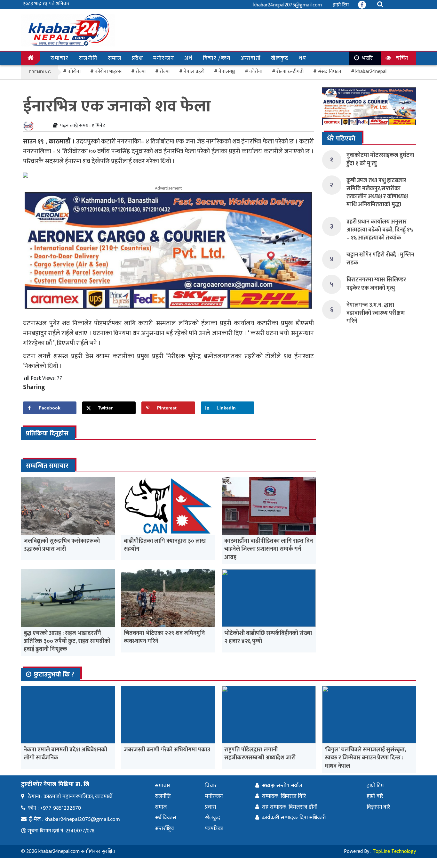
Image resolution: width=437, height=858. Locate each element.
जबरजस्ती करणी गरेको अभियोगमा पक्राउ (167, 750)
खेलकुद (280, 58)
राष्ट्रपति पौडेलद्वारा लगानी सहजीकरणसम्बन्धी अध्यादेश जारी (260, 754)
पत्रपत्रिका (214, 828)
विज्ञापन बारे (378, 807)
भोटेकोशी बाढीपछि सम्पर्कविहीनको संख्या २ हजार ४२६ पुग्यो (268, 637)
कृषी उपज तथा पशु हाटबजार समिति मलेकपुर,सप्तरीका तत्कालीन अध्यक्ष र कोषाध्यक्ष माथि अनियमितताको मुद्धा (377, 193)
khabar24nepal (370, 71)
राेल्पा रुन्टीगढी (290, 71)
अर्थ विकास (165, 817)
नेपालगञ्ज (227, 71)
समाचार (59, 58)
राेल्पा (141, 71)
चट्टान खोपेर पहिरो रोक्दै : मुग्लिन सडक (380, 259)
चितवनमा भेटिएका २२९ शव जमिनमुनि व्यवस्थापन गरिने (164, 637)
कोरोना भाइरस (108, 71)
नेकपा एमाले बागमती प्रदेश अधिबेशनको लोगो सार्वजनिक (65, 754)
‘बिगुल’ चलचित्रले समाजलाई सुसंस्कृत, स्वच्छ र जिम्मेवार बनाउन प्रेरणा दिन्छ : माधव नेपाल (365, 758)
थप (302, 58)
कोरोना (255, 71)
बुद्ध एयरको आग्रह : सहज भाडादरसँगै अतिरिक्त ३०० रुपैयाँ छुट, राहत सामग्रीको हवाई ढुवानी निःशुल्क (67, 641)
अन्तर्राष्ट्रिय (164, 828)
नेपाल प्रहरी (194, 71)
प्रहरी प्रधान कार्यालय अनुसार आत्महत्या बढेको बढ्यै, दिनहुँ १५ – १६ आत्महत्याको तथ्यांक (379, 230)
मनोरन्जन (163, 58)
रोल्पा (165, 71)
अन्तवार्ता (251, 58)
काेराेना (74, 71)
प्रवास (210, 807)
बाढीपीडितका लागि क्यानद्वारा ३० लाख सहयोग (165, 545)
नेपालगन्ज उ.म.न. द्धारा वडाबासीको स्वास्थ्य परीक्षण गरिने (375, 313)
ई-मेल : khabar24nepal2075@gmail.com (74, 819)
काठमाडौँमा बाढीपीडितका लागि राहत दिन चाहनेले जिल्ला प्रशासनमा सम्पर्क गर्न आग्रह (268, 549)
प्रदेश (137, 58)
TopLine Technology (394, 851)
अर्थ (188, 58)
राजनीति (88, 58)
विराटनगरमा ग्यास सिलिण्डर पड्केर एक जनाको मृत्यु (376, 284)
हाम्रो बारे (375, 796)
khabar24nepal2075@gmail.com (287, 5)
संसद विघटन (329, 71)
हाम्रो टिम (341, 5)
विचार (211, 785)
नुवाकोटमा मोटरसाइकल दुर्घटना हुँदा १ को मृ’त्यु (380, 159)
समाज (115, 58)
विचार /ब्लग (216, 58)
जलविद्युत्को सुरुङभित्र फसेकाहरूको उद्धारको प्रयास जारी (62, 545)
